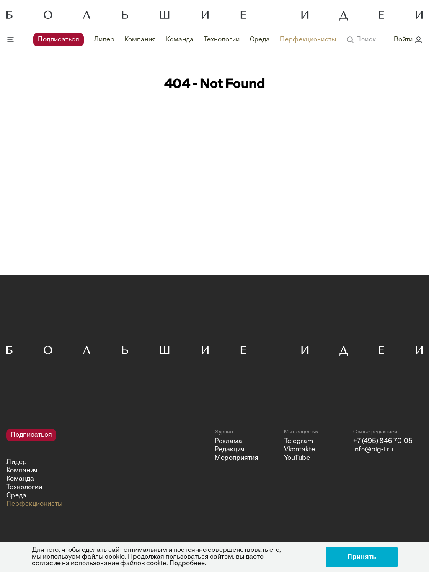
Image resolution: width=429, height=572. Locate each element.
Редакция (229, 449)
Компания (140, 39)
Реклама (228, 441)
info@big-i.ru (373, 449)
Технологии (222, 39)
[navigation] (184, 39)
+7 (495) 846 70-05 (383, 441)
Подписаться (58, 39)
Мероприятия (236, 458)
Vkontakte (299, 449)
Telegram (298, 441)
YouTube (297, 458)
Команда (180, 39)
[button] (361, 40)
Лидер (104, 39)
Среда (260, 39)
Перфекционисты (308, 39)
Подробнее (187, 563)
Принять (361, 556)
